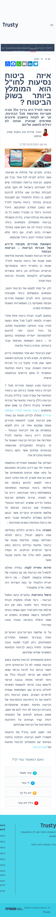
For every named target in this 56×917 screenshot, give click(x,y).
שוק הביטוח (40, 747)
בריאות (39, 48)
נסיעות (33, 48)
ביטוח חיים (15, 50)
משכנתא (9, 48)
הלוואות (27, 48)
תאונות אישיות (21, 50)
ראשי (49, 48)
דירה (45, 48)
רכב (3, 48)
